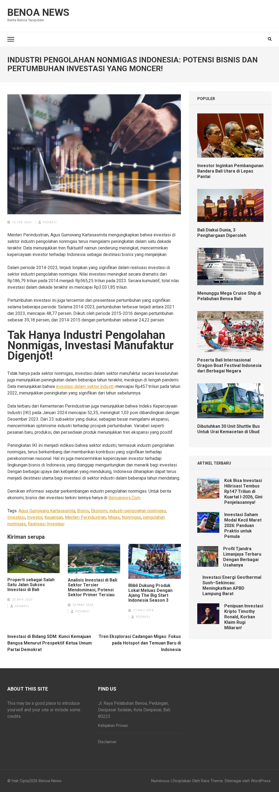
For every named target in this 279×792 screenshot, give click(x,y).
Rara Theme (212, 780)
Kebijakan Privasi (113, 725)
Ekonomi (99, 510)
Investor (35, 517)
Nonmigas (131, 517)
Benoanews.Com (124, 497)
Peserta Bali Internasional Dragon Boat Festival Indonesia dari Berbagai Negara (229, 365)
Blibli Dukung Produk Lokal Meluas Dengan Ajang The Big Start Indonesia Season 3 (150, 593)
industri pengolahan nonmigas (137, 510)
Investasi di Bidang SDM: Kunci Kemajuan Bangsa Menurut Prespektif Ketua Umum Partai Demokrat (49, 643)
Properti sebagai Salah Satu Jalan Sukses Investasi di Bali (30, 584)
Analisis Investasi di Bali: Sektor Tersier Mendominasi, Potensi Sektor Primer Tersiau (93, 587)
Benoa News (38, 12)
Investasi (16, 517)
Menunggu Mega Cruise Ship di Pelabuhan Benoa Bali (229, 296)
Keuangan (53, 517)
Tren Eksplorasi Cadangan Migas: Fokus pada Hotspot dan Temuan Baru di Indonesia (140, 643)
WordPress (261, 780)
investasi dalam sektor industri (85, 386)
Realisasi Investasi (46, 523)
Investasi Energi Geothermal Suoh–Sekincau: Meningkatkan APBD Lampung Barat (231, 585)
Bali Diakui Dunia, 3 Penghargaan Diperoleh (221, 232)
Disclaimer (107, 741)
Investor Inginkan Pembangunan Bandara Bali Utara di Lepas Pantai (230, 171)
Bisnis (83, 510)
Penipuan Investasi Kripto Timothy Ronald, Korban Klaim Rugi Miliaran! (243, 616)
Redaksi (50, 222)
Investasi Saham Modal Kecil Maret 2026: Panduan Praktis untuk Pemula (243, 525)
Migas (114, 517)
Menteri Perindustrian (85, 517)
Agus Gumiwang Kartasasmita (47, 510)
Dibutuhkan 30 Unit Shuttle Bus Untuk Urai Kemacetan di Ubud (228, 429)
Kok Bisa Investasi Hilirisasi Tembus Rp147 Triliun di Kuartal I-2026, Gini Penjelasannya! (243, 491)
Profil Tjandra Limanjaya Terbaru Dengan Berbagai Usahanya (242, 557)
